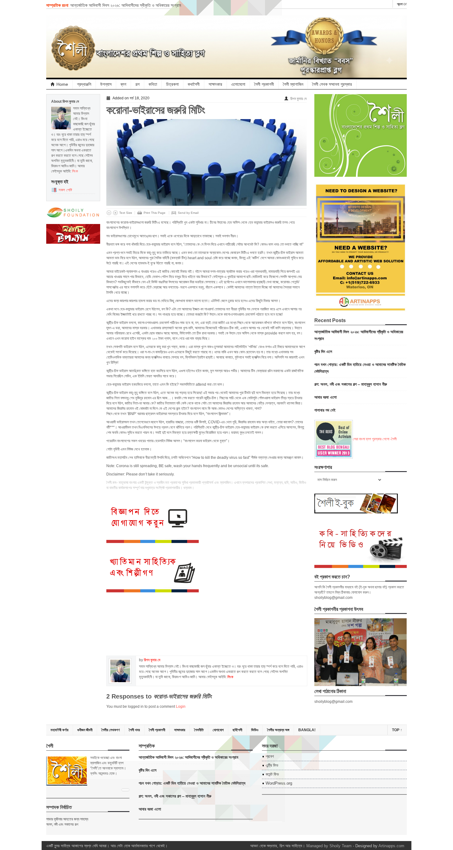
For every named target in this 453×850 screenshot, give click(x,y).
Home (62, 84)
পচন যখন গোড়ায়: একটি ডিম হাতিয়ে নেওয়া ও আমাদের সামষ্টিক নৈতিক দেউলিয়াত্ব (192, 783)
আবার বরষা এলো (325, 397)
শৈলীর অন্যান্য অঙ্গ (278, 730)
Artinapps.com (391, 846)
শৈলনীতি (199, 730)
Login (181, 706)
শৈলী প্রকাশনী (264, 84)
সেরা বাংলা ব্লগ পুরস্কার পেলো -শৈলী (375, 439)
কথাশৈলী (194, 84)
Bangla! (307, 730)
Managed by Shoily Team (329, 846)
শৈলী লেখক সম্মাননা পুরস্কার (332, 84)
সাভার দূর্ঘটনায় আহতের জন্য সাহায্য (67, 819)
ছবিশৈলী (237, 730)
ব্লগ (123, 84)
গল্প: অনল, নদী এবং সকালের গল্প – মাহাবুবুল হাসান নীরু (350, 384)
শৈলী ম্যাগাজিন (293, 84)
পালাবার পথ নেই (325, 410)
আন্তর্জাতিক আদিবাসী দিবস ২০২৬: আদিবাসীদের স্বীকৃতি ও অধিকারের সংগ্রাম (125, 5)
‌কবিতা (153, 84)
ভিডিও (254, 730)
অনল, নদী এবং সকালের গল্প (62, 824)
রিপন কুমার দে (298, 99)
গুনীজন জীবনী (84, 730)
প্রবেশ (399, 4)
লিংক (75, 171)
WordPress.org (279, 783)
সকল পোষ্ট (65, 190)
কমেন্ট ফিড (272, 774)
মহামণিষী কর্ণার (59, 730)
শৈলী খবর (134, 730)
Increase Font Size (115, 212)
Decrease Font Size (109, 212)
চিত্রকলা (172, 84)
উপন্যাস (106, 84)
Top (397, 730)
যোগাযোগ (218, 730)
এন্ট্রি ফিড (272, 765)
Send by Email (188, 212)
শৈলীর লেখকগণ (110, 730)
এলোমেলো (238, 84)
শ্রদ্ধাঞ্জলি (84, 84)
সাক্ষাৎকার (215, 84)
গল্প (137, 84)
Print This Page (154, 212)
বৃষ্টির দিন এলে (323, 351)
